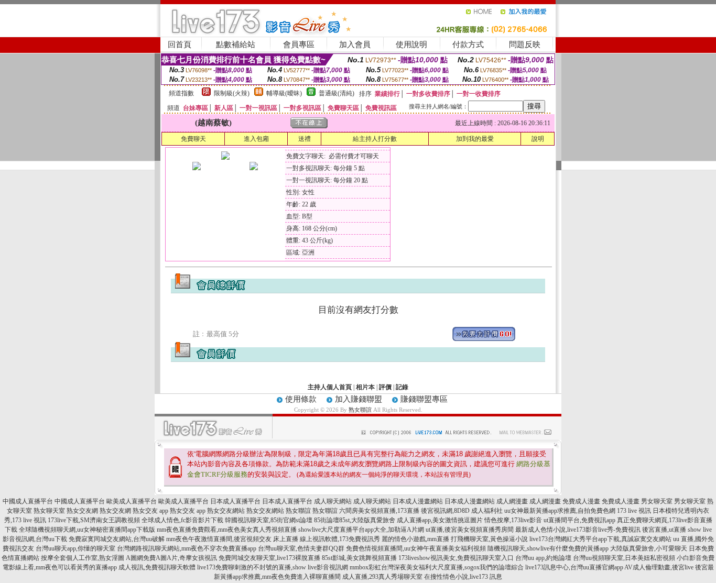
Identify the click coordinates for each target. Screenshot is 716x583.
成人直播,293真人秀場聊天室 (382, 576)
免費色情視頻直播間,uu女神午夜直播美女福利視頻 (416, 548)
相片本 (365, 387)
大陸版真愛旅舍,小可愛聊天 (648, 548)
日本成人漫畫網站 (418, 501)
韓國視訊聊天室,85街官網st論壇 (268, 520)
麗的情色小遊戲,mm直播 (415, 539)
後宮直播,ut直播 (664, 529)
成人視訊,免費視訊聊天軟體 (157, 567)
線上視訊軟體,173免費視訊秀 (340, 539)
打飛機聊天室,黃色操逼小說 (489, 539)
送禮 (304, 138)
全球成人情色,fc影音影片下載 (182, 520)
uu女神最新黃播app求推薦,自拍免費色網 (559, 510)
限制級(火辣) (231, 93)
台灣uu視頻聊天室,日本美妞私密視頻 (624, 558)
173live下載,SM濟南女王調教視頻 (94, 520)
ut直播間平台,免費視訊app (579, 520)
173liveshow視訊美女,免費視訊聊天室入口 (456, 558)
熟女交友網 (82, 510)
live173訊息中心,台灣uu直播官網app (574, 567)
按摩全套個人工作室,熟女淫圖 (82, 558)
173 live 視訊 (634, 510)
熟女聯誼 (360, 409)
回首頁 (179, 44)
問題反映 (524, 44)
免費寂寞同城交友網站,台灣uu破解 (117, 539)
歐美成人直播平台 (131, 501)
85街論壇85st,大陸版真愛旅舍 (354, 520)
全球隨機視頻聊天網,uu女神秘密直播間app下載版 (87, 529)
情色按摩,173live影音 (513, 520)
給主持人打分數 (375, 138)
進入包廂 (256, 138)
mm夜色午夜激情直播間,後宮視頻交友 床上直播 (232, 539)
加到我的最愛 (475, 138)
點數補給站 (235, 44)
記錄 (402, 387)
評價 (385, 387)
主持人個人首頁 (330, 387)
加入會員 (355, 44)
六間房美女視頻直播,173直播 (379, 510)
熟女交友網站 (226, 510)
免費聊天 (193, 138)
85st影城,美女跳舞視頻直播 (359, 558)
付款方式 (468, 44)
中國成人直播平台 (28, 501)
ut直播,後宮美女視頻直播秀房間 (470, 529)
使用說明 (411, 44)
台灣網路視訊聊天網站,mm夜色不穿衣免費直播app (186, 548)
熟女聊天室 (49, 510)
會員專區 (298, 44)
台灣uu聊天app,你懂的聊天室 (75, 548)
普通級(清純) (336, 93)
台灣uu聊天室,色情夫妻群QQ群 (301, 548)
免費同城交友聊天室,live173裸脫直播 (270, 558)
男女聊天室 (656, 501)
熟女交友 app (150, 510)
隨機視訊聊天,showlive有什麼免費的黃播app (548, 548)
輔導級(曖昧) (284, 93)
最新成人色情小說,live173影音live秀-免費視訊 (578, 529)
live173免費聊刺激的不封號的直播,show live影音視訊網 (272, 567)
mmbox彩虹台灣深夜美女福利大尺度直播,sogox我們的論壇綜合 (437, 567)
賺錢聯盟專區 (424, 399)
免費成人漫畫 (581, 501)
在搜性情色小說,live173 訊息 (463, 576)
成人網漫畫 (512, 501)
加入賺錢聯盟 (358, 399)
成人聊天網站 (333, 501)
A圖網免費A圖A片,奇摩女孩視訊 (171, 558)
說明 (537, 138)
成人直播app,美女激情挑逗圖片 (440, 520)
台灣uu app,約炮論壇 (543, 558)
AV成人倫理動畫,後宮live (658, 567)
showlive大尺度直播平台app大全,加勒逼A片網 (361, 529)
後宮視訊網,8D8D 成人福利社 (462, 510)
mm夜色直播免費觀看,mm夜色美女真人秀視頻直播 (227, 529)
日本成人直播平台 (235, 501)
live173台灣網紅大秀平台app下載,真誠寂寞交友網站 (600, 539)
